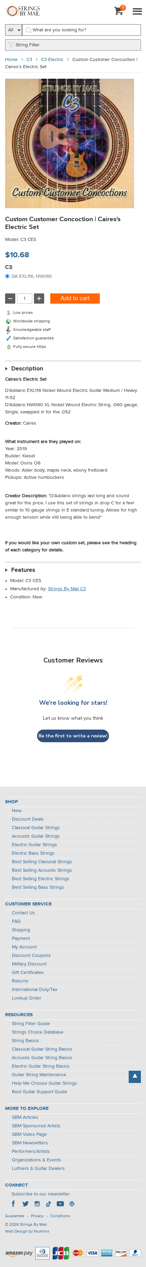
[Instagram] (37, 1204)
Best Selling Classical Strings (42, 861)
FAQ (16, 921)
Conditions (60, 1216)
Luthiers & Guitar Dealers (38, 1168)
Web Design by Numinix (27, 1232)
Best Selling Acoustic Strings (42, 870)
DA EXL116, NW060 (32, 276)
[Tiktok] (48, 1204)
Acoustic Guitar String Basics (42, 1057)
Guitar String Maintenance (39, 1074)
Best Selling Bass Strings (38, 887)
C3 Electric (52, 59)
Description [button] (27, 369)
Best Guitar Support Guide (39, 1091)
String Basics (25, 1040)
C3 (29, 59)
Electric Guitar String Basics (41, 1066)
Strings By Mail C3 (67, 588)
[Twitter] (25, 1204)
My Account (24, 947)
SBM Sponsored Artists (36, 1126)
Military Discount (29, 964)
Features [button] (23, 570)
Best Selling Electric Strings (40, 878)
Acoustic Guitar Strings (36, 836)
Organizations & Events (36, 1160)
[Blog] (72, 1204)
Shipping (21, 930)
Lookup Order (26, 998)
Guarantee (14, 1216)
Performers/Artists (31, 1151)
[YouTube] (60, 1204)
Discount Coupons (31, 955)
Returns (20, 981)
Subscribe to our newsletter (41, 1194)
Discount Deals (28, 819)
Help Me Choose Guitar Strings (44, 1083)
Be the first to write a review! (73, 736)
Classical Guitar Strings (36, 827)
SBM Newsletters (30, 1143)
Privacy (37, 1216)
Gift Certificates (28, 972)
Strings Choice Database (37, 1032)
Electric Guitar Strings (34, 844)
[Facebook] (14, 1204)
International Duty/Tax (34, 989)
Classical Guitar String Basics (42, 1049)
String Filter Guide (31, 1023)
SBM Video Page (29, 1134)
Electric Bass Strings (33, 853)
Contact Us (23, 913)
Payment (21, 938)
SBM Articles (25, 1117)
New (16, 810)
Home (11, 59)
